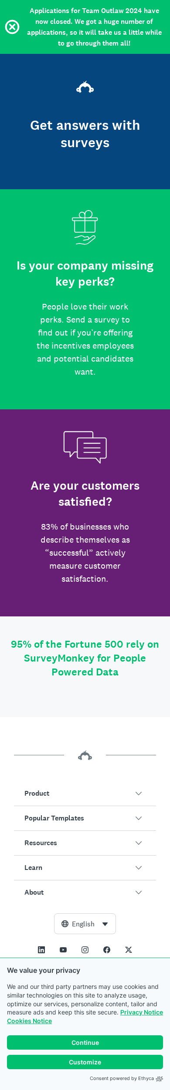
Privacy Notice (141, 1012)
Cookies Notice (29, 1020)
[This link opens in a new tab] (41, 949)
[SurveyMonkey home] (85, 85)
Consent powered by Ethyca (122, 1078)
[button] (85, 793)
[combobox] (85, 923)
